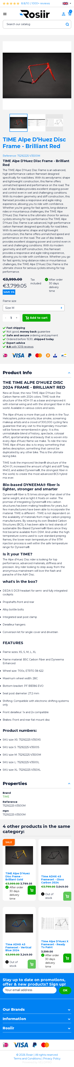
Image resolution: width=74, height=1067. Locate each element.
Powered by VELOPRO (37, 1062)
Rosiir (8, 1028)
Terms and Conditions (27, 1058)
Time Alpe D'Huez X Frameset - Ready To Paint (54, 944)
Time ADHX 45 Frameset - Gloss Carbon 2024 (52, 879)
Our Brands (14, 1009)
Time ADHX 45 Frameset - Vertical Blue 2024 (18, 947)
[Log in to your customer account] (63, 14)
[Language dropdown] (67, 3)
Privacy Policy (52, 1058)
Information (14, 1019)
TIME (6, 796)
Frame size (9, 301)
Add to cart (38, 317)
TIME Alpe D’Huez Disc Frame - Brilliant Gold (17, 876)
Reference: (10, 155)
